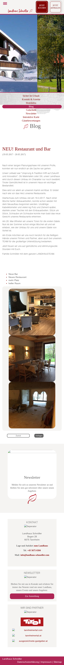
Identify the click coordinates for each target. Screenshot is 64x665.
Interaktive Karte (31, 117)
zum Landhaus (41, 546)
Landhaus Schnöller (12, 659)
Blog (31, 106)
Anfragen (38, 436)
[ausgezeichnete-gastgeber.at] (32, 641)
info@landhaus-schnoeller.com (35, 555)
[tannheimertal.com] (32, 630)
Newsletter (31, 113)
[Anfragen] (55, 6)
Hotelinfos (31, 103)
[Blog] (20, 10)
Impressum (46, 662)
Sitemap (58, 662)
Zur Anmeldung (32, 596)
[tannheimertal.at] (32, 635)
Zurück (18, 436)
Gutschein (31, 110)
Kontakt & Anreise (31, 99)
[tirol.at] (32, 622)
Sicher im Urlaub (31, 95)
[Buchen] (42, 6)
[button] (4, 53)
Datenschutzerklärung (28, 662)
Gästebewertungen (31, 120)
